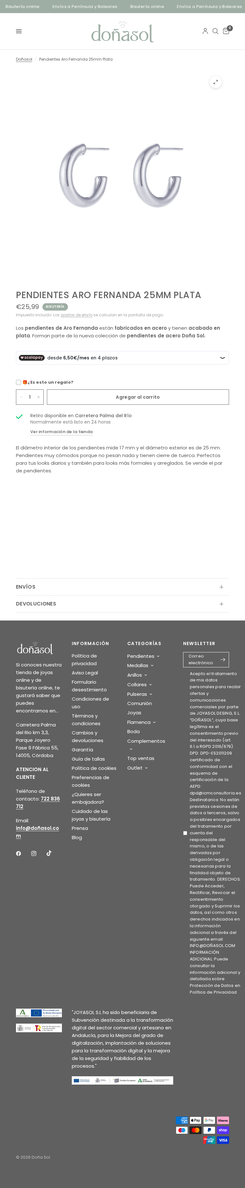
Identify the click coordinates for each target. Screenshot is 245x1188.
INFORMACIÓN (90, 643)
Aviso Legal (85, 672)
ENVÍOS (25, 586)
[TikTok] (54, 853)
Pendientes (140, 656)
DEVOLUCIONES (36, 603)
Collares (137, 684)
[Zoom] (216, 82)
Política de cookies (94, 768)
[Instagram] (38, 853)
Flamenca (139, 722)
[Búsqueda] (215, 31)
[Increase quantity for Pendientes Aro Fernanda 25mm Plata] (38, 397)
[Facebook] (23, 853)
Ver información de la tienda (61, 431)
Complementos (146, 741)
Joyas (134, 712)
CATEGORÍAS (144, 643)
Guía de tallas (88, 759)
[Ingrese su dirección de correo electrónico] (222, 659)
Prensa (80, 828)
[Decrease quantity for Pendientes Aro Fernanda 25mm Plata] (21, 397)
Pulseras (137, 694)
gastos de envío (77, 315)
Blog (77, 837)
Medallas (137, 665)
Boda (133, 731)
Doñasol (24, 59)
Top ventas (140, 758)
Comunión (139, 703)
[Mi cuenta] (205, 31)
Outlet (135, 767)
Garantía (82, 749)
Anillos (134, 675)
